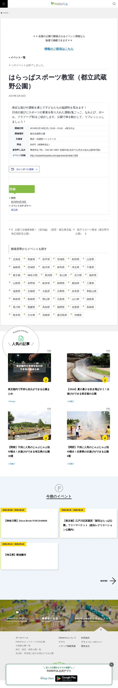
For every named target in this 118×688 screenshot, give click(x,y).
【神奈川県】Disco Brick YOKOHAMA (25, 520)
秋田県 (75, 259)
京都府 (31, 291)
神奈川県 (32, 275)
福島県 (16, 267)
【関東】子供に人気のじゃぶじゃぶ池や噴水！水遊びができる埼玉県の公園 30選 (29, 451)
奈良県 (75, 291)
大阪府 (46, 291)
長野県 (31, 283)
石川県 (78, 275)
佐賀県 (75, 306)
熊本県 (16, 314)
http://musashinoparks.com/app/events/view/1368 (54, 155)
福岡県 (61, 306)
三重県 (90, 283)
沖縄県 (78, 314)
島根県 (31, 298)
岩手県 (46, 259)
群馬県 (61, 267)
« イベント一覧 (17, 57)
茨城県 (31, 267)
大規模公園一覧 (23, 646)
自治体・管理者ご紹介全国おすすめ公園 (35, 653)
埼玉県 (75, 267)
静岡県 (61, 283)
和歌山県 (91, 291)
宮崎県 (46, 314)
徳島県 (90, 298)
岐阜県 (46, 283)
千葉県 (90, 267)
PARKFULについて (67, 638)
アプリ (62, 642)
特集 (49, 351)
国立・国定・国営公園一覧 (28, 649)
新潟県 (48, 275)
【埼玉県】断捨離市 (15, 554)
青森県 (31, 259)
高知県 (46, 306)
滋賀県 (16, 291)
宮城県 (61, 259)
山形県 (90, 259)
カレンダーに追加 (24, 169)
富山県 (63, 275)
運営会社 (85, 646)
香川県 (16, 306)
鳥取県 (16, 298)
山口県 (75, 298)
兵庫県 (61, 291)
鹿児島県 (62, 314)
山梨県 (16, 283)
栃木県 (46, 267)
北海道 (16, 259)
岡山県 (46, 298)
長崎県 (90, 306)
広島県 (61, 298)
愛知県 (75, 283)
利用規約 (85, 638)
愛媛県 (31, 306)
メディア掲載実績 (67, 646)
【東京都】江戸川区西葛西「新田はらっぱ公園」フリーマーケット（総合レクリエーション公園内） (87, 525)
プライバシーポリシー (91, 642)
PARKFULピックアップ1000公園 (30, 642)
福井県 (92, 275)
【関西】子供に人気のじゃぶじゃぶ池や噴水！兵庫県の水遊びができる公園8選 (88, 451)
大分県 (31, 314)
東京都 (14, 209)
